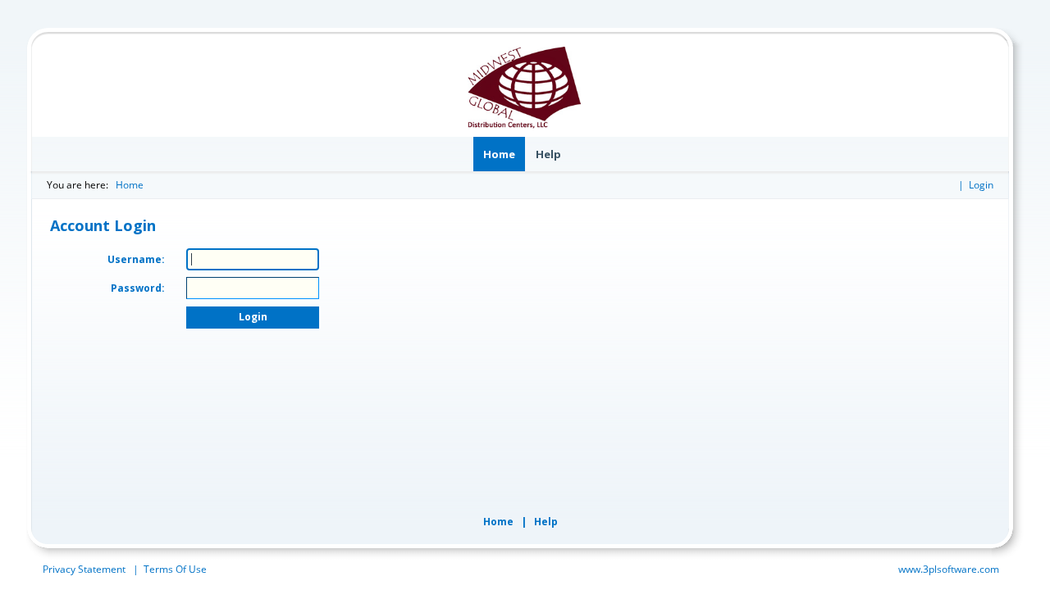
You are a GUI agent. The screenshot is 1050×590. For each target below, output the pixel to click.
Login (981, 185)
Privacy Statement (84, 569)
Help (546, 522)
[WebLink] (524, 88)
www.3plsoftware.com (948, 569)
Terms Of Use (175, 569)
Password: (138, 288)
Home (130, 185)
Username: (136, 259)
